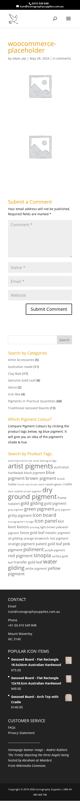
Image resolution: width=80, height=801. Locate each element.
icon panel (45, 521)
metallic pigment (57, 533)
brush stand (37, 484)
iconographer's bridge (21, 521)
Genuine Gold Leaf (22, 380)
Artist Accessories (21, 360)
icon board (44, 515)
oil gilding (15, 538)
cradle (67, 484)
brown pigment (41, 478)
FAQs (12, 727)
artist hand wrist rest (20, 460)
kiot (61, 521)
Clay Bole (15, 373)
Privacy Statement (21, 733)
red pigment (20, 556)
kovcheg (34, 527)
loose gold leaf (32, 532)
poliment (33, 549)
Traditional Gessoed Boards (28, 408)
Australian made (20, 367)
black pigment (34, 473)
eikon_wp (19, 58)
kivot (12, 526)
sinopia (42, 555)
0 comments (62, 58)
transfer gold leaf (28, 562)
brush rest (24, 484)
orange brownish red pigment (46, 538)
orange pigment (21, 543)
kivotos (23, 526)
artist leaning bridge (44, 460)
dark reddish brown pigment (25, 491)
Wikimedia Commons (31, 765)
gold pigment (55, 503)
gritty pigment (20, 515)
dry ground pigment (32, 493)
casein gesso (53, 484)
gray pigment (15, 509)
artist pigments (30, 465)
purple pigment (55, 550)
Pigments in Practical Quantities (32, 401)
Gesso (12, 387)
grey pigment (62, 509)
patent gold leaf (49, 543)
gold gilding (32, 503)
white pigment (36, 568)
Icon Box (14, 394)
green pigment (39, 509)
